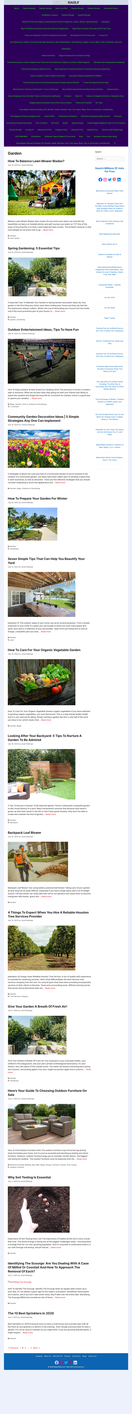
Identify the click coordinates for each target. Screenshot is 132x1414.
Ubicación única (77, 130)
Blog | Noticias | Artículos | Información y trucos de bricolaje (35, 89)
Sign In (16, 8)
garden (13, 320)
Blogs (12, 404)
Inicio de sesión (42, 123)
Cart (88, 136)
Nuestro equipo (77, 123)
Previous (13, 1348)
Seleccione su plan (45, 130)
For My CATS (109, 298)
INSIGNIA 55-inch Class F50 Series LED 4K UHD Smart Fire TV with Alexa (110, 432)
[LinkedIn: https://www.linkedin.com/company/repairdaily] (119, 179)
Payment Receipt (29, 8)
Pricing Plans (36, 136)
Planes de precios (48, 55)
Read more (48, 230)
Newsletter (106, 22)
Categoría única (61, 130)
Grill (68, 1165)
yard (12, 640)
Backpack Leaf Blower (24, 833)
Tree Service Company (19, 996)
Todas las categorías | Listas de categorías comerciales (46, 35)
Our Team (99, 103)
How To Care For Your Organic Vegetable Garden (44, 650)
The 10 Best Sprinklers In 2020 (31, 1313)
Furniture (55, 1165)
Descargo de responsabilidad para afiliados (85, 76)
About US (78, 96)
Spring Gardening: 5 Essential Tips (34, 248)
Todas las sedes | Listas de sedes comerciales (47, 76)
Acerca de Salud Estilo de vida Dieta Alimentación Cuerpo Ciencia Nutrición (51, 82)
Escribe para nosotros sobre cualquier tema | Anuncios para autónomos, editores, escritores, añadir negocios (48, 62)
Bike (37, 1165)
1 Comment (14, 407)
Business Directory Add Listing (105, 136)
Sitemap (67, 1356)
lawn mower (15, 238)
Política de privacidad (84, 103)
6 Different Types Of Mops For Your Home (60, 136)
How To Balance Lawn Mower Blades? (36, 161)
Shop (81, 136)
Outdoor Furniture (17, 1167)
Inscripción (30, 130)
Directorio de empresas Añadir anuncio (36, 69)
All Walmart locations (50, 15)
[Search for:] (109, 159)
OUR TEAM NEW (21, 136)
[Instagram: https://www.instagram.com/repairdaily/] (105, 179)
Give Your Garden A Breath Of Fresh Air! (37, 1006)
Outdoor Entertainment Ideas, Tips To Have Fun (43, 329)
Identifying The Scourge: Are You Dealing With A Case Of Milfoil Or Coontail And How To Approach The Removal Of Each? (48, 1267)
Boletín (65, 123)
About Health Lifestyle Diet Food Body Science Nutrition (82, 89)
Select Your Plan (61, 8)
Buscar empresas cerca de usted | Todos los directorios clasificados (34, 96)
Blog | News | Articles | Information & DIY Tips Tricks (92, 28)
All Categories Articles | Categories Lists (25, 116)
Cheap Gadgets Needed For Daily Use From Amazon (106, 123)
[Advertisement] (109, 485)
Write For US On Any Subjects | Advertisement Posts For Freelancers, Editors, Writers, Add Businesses (60, 22)
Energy (48, 1165)
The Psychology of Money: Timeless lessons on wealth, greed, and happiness (109, 401)
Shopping (39, 1356)
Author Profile (49, 116)
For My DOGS (109, 308)
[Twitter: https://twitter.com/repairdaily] (109, 179)
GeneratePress (79, 1367)
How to (25, 404)
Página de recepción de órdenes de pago (74, 55)
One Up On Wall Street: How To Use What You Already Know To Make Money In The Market (109, 416)
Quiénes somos (113, 89)
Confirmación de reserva (67, 116)
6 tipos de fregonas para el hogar (96, 82)
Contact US (103, 35)
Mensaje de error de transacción (83, 35)
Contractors (76, 1356)
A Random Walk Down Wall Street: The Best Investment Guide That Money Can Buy (109, 368)
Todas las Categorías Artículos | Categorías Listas (104, 96)
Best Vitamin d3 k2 (109, 244)
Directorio (117, 116)
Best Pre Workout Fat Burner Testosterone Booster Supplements (45, 28)
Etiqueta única (92, 130)
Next (36, 1348)
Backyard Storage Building (20, 1165)
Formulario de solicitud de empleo (19, 123)
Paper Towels (109, 318)
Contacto (67, 96)
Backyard (14, 823)
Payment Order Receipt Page (112, 130)
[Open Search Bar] (115, 143)
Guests (74, 1165)
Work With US (57, 1356)
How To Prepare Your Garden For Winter (37, 498)
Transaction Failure (111, 8)
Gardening (21, 320)
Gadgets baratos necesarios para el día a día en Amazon (50, 103)
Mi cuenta (55, 123)
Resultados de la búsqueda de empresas (109, 62)
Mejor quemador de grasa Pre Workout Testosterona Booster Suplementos (82, 69)
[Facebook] (100, 179)
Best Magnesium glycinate (109, 234)
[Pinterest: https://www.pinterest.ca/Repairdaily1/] (114, 179)
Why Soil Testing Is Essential (29, 1177)
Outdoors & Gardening (37, 404)
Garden (13, 236)
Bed (33, 1165)
